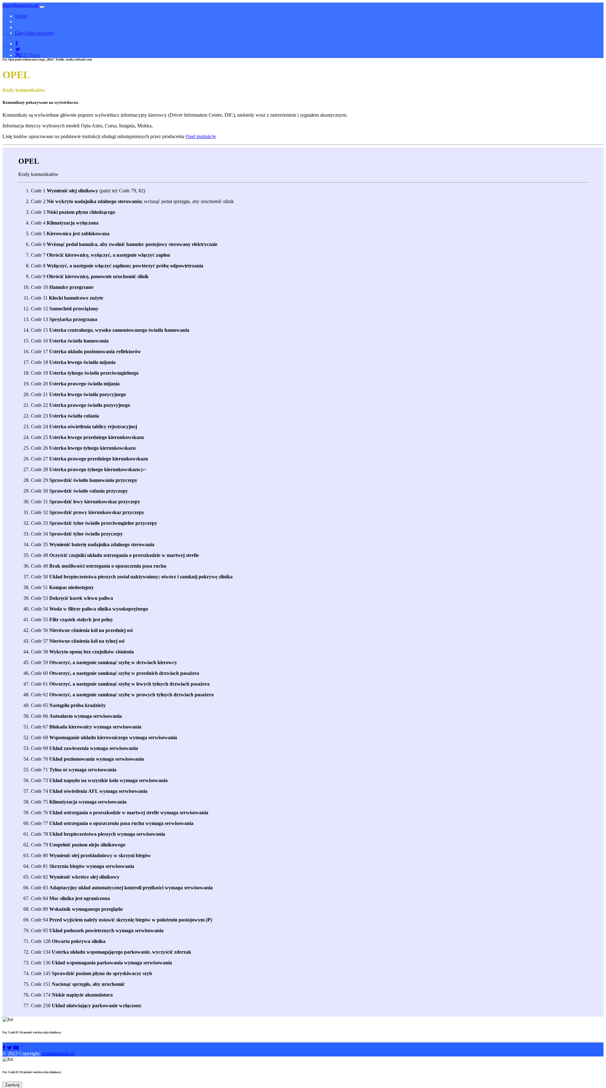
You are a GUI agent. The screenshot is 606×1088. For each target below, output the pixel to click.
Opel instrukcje (201, 136)
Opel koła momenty (35, 33)
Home (21, 16)
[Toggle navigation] (42, 7)
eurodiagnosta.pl (58, 1053)
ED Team (29, 55)
